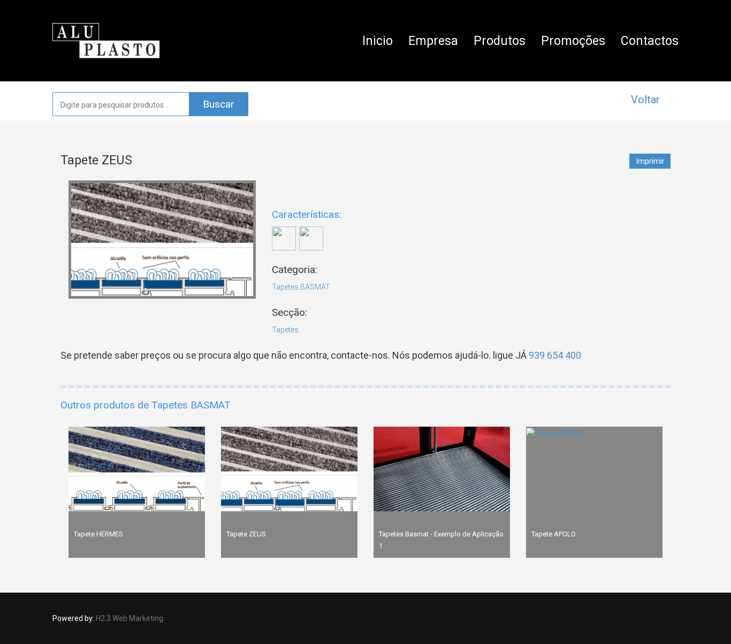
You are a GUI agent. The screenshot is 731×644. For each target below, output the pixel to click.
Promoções (573, 41)
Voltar (645, 99)
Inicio (377, 41)
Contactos (650, 41)
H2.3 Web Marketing (129, 618)
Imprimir (650, 161)
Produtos (500, 41)
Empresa (433, 41)
